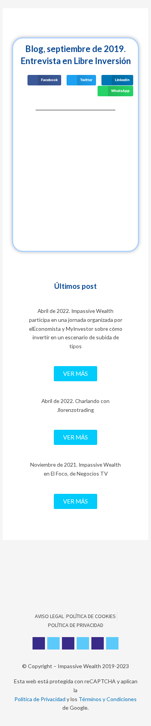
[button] (75, 373)
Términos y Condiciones (108, 699)
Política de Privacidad (39, 699)
